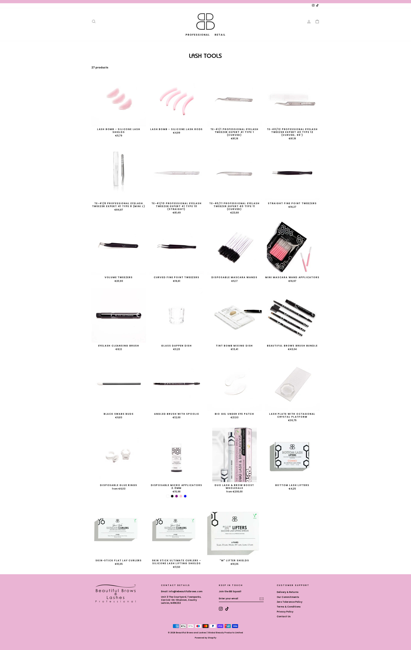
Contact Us (284, 616)
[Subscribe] (261, 599)
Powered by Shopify (205, 637)
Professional (198, 34)
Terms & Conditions (289, 606)
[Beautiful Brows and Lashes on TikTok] (227, 609)
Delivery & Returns (288, 592)
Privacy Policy (285, 611)
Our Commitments (288, 597)
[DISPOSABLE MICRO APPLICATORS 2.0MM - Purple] (176, 496)
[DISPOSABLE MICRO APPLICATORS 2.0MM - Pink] (180, 496)
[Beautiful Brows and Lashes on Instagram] (221, 609)
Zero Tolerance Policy (289, 601)
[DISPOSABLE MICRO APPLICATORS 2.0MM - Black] (172, 496)
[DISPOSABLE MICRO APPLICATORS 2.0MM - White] (167, 496)
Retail (220, 34)
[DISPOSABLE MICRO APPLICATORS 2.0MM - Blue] (185, 496)
